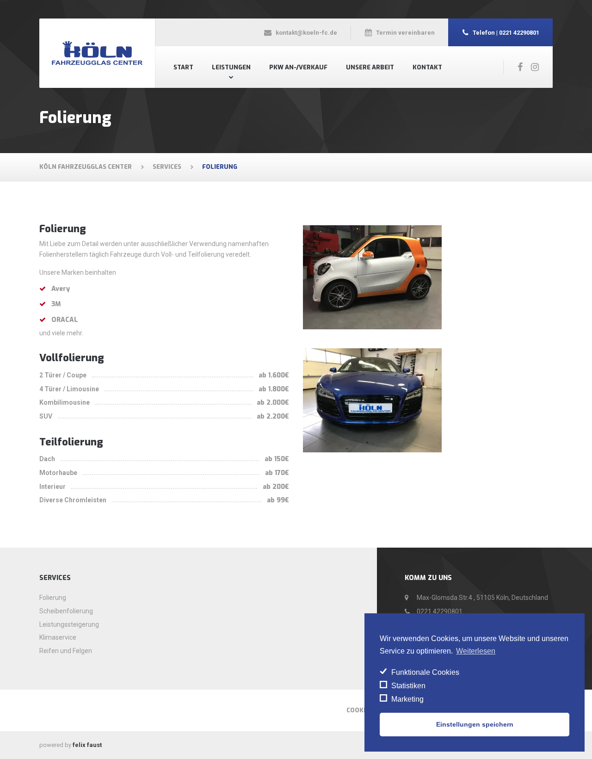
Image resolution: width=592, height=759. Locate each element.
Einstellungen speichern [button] (474, 724)
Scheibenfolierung (66, 611)
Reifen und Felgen (65, 650)
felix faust (87, 744)
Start (183, 67)
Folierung (52, 597)
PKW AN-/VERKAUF (298, 67)
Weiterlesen (475, 651)
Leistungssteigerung (69, 624)
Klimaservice (57, 637)
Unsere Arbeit (370, 67)
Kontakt (427, 67)
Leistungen (231, 67)
